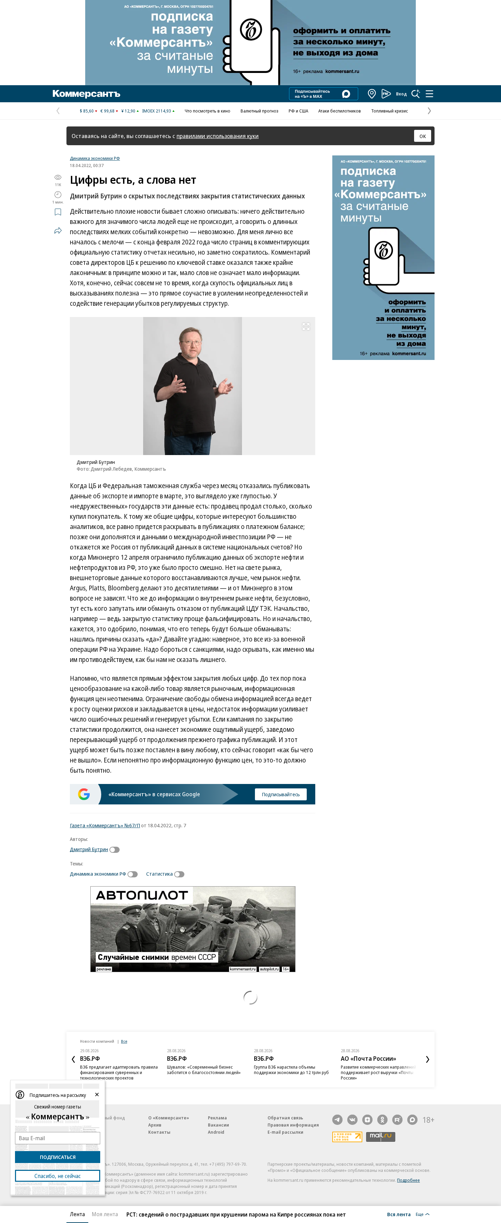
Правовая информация (293, 1125)
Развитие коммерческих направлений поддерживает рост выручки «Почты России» (378, 1072)
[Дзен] (367, 1120)
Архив (154, 1125)
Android (216, 1132)
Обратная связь (285, 1118)
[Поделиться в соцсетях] (58, 230)
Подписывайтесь (281, 794)
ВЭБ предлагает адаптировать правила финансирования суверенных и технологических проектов (119, 1072)
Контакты (159, 1132)
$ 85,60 (87, 111)
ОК (423, 136)
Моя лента (105, 1214)
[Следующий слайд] (428, 1059)
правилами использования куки (218, 136)
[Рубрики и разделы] (429, 94)
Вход (401, 94)
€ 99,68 (108, 111)
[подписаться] (116, 850)
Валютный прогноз (259, 111)
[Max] (412, 1120)
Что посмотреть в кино (207, 111)
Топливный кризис (389, 111)
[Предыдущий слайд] (73, 1059)
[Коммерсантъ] (86, 94)
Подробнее (408, 1180)
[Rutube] (397, 1120)
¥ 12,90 (128, 111)
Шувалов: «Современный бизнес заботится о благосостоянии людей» (204, 1069)
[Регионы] (372, 94)
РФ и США (298, 111)
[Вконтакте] (352, 1120)
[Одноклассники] (382, 1120)
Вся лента (399, 1214)
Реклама (217, 1118)
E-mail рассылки (285, 1132)
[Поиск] (416, 94)
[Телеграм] (337, 1120)
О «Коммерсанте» (168, 1118)
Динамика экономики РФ (95, 158)
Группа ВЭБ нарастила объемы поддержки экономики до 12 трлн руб (291, 1069)
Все (124, 1041)
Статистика (159, 873)
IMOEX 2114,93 (156, 111)
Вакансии (218, 1125)
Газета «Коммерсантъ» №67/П (105, 825)
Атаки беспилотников (339, 111)
